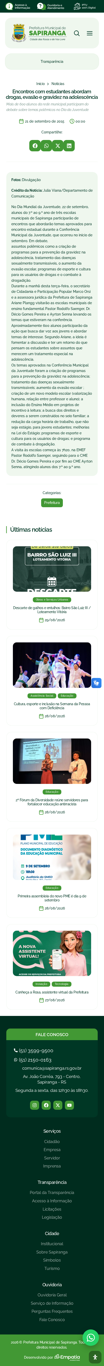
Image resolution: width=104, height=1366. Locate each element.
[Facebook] (46, 1105)
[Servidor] (52, 1160)
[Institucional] (52, 1246)
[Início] (40, 84)
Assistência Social (42, 695)
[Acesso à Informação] (52, 1203)
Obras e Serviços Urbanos (52, 599)
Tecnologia (61, 984)
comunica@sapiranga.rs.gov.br (52, 1068)
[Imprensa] (52, 1168)
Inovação (41, 984)
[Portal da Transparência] (52, 1194)
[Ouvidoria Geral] (52, 1297)
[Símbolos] (52, 1262)
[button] (35, 145)
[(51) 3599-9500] (34, 1050)
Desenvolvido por (38, 1357)
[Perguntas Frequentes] (52, 1313)
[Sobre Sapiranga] (52, 1254)
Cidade (52, 1233)
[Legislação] (52, 1219)
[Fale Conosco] (52, 1322)
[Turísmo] (52, 1270)
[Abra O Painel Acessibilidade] (95, 1357)
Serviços (52, 1131)
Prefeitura (52, 503)
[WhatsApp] (91, 1337)
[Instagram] (34, 1105)
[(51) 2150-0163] (33, 1060)
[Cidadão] (52, 1144)
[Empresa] (52, 1152)
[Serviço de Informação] (52, 1305)
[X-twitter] (57, 1105)
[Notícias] (58, 84)
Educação (67, 695)
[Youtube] (69, 1105)
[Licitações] (52, 1211)
